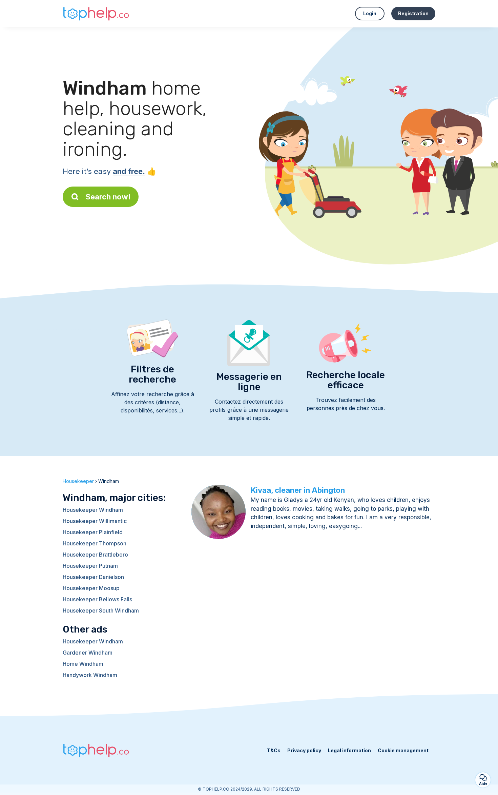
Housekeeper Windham (93, 509)
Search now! (108, 196)
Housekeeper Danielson (93, 577)
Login (369, 13)
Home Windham (83, 663)
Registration (413, 13)
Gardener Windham (87, 652)
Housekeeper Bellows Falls (97, 599)
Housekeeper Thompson (94, 543)
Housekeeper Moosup (91, 588)
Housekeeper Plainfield (93, 532)
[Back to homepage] (96, 13)
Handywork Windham (90, 675)
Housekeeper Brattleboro (95, 554)
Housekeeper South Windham (101, 610)
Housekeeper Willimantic (95, 521)
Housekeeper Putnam (90, 565)
